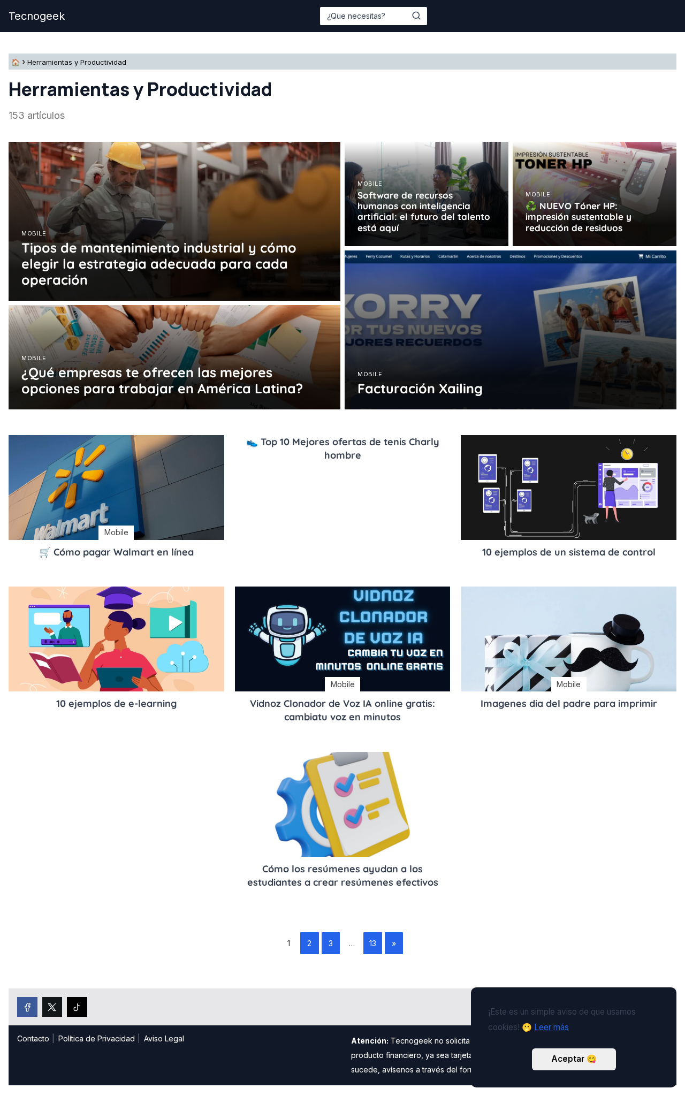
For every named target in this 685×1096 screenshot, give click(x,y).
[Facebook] (27, 1007)
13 (372, 943)
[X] (52, 1007)
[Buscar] (416, 15)
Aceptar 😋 (574, 1059)
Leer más (551, 1027)
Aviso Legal (164, 1038)
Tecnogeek (37, 16)
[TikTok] (77, 1007)
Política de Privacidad (96, 1038)
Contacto (33, 1038)
